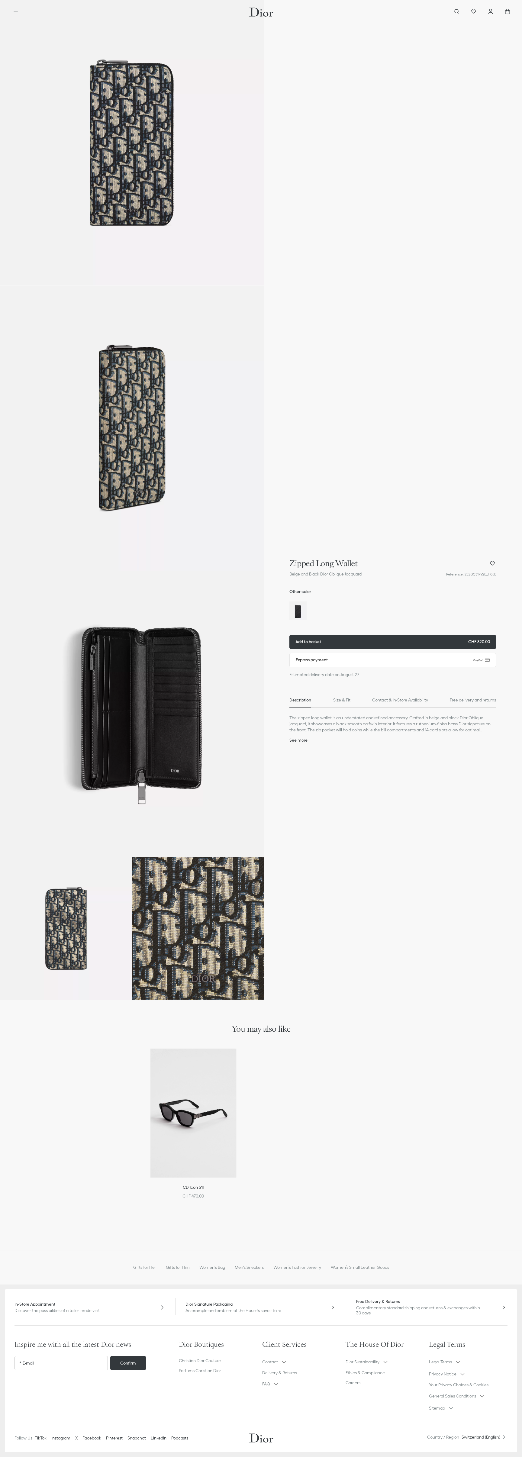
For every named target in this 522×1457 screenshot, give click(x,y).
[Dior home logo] (261, 12)
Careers (353, 1382)
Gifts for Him (178, 1267)
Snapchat (136, 1438)
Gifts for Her (144, 1267)
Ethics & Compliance (365, 1372)
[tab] (300, 700)
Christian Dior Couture (200, 1360)
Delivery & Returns (279, 1372)
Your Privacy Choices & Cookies (458, 1384)
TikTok (41, 1438)
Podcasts (179, 1438)
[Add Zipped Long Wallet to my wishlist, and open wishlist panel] (492, 563)
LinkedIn (158, 1438)
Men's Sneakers (249, 1267)
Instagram (60, 1438)
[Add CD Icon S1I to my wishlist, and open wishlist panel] (235, 1060)
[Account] (490, 12)
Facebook (91, 1438)
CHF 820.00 (392, 641)
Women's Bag (212, 1267)
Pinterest (114, 1438)
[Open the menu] (15, 12)
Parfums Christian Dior (200, 1370)
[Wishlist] (473, 12)
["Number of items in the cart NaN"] (507, 12)
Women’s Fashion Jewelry (297, 1267)
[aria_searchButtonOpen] (456, 12)
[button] (132, 142)
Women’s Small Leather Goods (360, 1267)
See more (298, 740)
